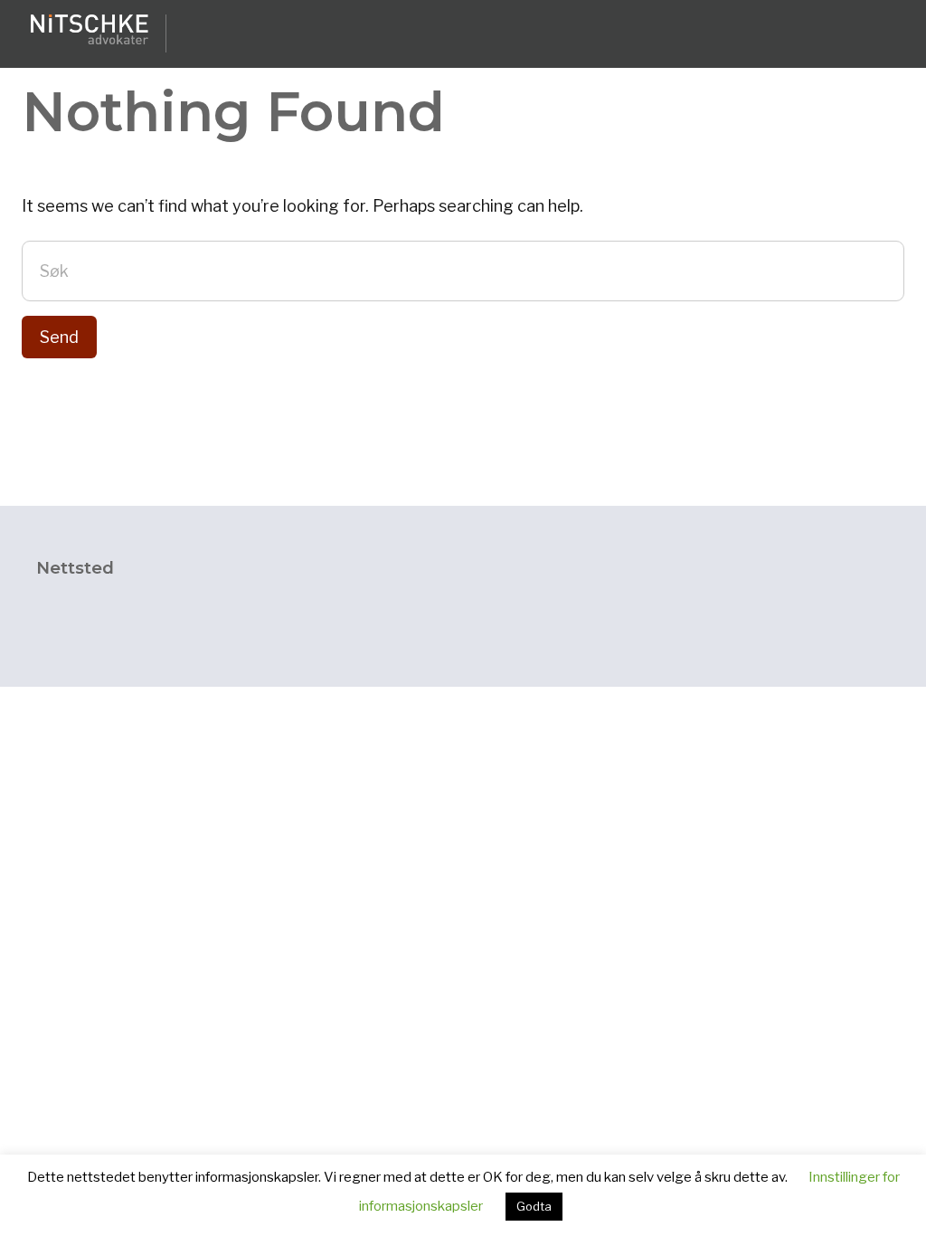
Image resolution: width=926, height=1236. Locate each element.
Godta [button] (534, 1206)
